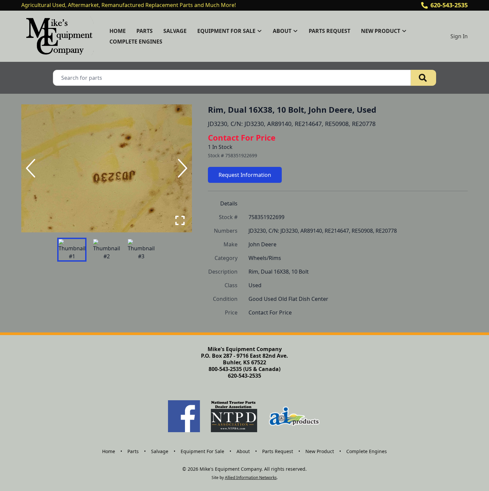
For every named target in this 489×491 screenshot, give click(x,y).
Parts (144, 31)
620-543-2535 (449, 5)
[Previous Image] (32, 168)
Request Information (245, 175)
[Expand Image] (180, 220)
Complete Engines (135, 41)
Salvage (175, 31)
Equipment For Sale (202, 451)
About (243, 451)
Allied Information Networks (251, 477)
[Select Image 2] (106, 250)
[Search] (423, 78)
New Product (319, 451)
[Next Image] (181, 168)
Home (117, 31)
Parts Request (329, 31)
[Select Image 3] (141, 250)
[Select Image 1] (71, 250)
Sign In (459, 36)
